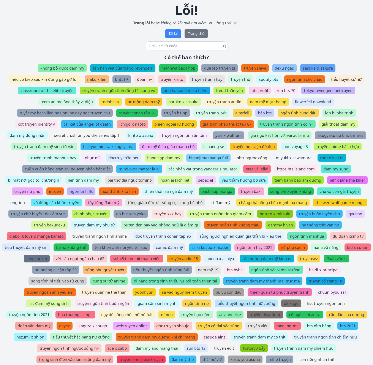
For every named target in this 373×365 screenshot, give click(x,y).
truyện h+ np (175, 112)
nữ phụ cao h (293, 247)
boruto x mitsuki (275, 213)
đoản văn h (336, 258)
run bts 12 (196, 348)
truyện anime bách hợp (337, 146)
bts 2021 (348, 325)
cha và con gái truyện (339, 191)
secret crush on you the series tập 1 (87, 135)
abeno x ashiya (220, 258)
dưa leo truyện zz (219, 68)
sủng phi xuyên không (290, 191)
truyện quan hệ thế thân (104, 292)
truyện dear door (265, 314)
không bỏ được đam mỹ (62, 68)
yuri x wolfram (228, 135)
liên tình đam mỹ (83, 180)
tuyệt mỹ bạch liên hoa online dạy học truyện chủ (65, 112)
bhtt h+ (121, 79)
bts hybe (235, 269)
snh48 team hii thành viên (137, 258)
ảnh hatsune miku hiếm (185, 90)
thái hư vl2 (212, 359)
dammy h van (280, 225)
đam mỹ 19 (208, 269)
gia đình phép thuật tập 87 (227, 124)
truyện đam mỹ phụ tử (94, 225)
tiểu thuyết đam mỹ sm (26, 247)
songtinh (16, 202)
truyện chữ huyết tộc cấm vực (38, 213)
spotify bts (268, 79)
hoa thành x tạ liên (118, 191)
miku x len (96, 79)
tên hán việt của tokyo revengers (123, 68)
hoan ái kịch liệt (175, 180)
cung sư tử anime (109, 281)
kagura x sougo (93, 325)
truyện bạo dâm (195, 314)
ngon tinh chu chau (304, 79)
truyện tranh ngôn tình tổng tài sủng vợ (118, 90)
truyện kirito (172, 79)
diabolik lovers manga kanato (36, 236)
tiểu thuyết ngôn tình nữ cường (246, 303)
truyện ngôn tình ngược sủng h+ (69, 348)
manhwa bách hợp (178, 68)
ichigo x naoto (132, 124)
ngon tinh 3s (81, 191)
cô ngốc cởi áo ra (304, 314)
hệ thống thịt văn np (320, 225)
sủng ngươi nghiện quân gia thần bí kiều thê (240, 236)
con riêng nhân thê (316, 359)
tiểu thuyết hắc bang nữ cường (81, 337)
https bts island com (296, 169)
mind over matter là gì (139, 169)
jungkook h (36, 258)
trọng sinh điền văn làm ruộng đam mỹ (75, 359)
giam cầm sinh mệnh (157, 303)
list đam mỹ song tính (48, 303)
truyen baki (251, 191)
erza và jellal (257, 169)
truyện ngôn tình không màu (233, 225)
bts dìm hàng (319, 325)
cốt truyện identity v (36, 124)
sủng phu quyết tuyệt (105, 269)
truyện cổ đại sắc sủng (218, 325)
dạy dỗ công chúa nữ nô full (126, 314)
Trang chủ (196, 33)
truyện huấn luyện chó (319, 213)
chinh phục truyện (90, 213)
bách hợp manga (216, 191)
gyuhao (355, 213)
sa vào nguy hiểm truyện (184, 292)
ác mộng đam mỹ (144, 101)
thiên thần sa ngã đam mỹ (169, 191)
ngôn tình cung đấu (298, 112)
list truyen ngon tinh (326, 303)
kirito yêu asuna (245, 359)
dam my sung (335, 169)
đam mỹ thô (183, 359)
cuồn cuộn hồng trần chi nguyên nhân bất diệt (67, 169)
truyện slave (255, 68)
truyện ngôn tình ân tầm (184, 135)
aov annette (230, 314)
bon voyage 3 (295, 146)
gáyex (64, 325)
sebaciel (205, 180)
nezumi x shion (30, 337)
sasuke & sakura (318, 68)
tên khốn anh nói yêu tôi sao (121, 247)
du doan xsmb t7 (348, 236)
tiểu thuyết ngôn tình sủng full (161, 269)
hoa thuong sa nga (75, 314)
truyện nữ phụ (27, 191)
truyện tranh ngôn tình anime (99, 236)
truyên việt (258, 325)
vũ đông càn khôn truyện (56, 202)
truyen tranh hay (207, 79)
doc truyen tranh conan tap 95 (163, 236)
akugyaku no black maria (341, 135)
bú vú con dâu (229, 292)
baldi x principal (323, 269)
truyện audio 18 (183, 258)
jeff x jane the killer (347, 180)
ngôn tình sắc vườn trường (275, 269)
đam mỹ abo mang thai (157, 348)
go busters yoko (131, 213)
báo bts (265, 112)
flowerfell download (313, 101)
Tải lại (173, 33)
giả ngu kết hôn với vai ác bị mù (279, 135)
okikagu (291, 303)
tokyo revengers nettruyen (328, 90)
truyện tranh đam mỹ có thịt (260, 337)
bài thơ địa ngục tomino (129, 180)
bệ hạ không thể (71, 247)
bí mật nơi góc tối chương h (33, 180)
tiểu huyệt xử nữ (346, 79)
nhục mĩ (92, 157)
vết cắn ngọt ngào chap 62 (80, 258)
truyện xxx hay (167, 213)
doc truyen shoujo (173, 325)
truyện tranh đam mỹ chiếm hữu (303, 348)
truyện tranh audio (224, 101)
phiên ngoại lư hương (174, 124)
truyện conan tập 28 (137, 112)
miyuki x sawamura (293, 157)
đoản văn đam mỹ (34, 325)
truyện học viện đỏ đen (254, 146)
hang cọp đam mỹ (163, 157)
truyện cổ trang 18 (325, 281)
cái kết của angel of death (87, 124)
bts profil (259, 90)
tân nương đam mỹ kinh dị (267, 258)
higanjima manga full (208, 157)
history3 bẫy (254, 348)
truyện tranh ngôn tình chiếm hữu (325, 337)
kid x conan (357, 247)
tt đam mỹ (220, 202)
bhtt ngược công (252, 157)
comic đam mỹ (169, 247)
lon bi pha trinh (339, 112)
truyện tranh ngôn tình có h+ (286, 124)
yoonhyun (144, 292)
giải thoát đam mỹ (338, 124)
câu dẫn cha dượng (346, 314)
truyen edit (224, 348)
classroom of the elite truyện (47, 90)
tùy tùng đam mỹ (103, 202)
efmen (167, 314)
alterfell (242, 112)
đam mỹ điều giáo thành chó (168, 146)
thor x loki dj (331, 157)
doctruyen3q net (123, 157)
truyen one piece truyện (141, 359)
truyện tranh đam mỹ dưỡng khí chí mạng (156, 337)
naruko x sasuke (183, 101)
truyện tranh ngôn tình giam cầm (220, 213)
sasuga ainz (214, 337)
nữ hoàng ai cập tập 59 (56, 269)
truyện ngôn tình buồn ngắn (103, 303)
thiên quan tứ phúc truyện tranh (279, 292)
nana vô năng (326, 247)
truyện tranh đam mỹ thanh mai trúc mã (263, 281)
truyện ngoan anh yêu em (49, 292)
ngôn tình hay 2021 (254, 247)
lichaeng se (213, 146)
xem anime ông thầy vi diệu (67, 101)
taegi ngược (287, 325)
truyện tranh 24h (211, 112)
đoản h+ (144, 79)
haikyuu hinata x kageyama (108, 146)
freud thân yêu (229, 90)
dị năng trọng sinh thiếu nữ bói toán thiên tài (175, 281)
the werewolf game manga (340, 202)
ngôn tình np (197, 303)
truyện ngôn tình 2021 (29, 314)
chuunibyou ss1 (332, 292)
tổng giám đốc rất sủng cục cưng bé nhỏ (165, 202)
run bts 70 (286, 90)
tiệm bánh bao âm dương (297, 180)
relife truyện (280, 359)
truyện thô (240, 79)
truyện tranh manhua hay (53, 157)
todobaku (110, 101)
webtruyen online (132, 325)
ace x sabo (117, 348)
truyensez (309, 258)
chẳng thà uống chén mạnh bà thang (273, 202)
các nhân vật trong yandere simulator (202, 169)
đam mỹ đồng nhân (28, 135)
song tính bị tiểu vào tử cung (57, 281)
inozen (55, 191)
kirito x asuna (140, 135)
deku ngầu (284, 68)
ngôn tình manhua (307, 236)
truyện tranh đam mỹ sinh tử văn (44, 146)
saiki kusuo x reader (209, 247)
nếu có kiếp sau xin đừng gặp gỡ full (45, 79)
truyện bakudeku (49, 225)
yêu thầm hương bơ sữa (244, 180)
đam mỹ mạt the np (268, 101)
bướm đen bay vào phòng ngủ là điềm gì (160, 225)
